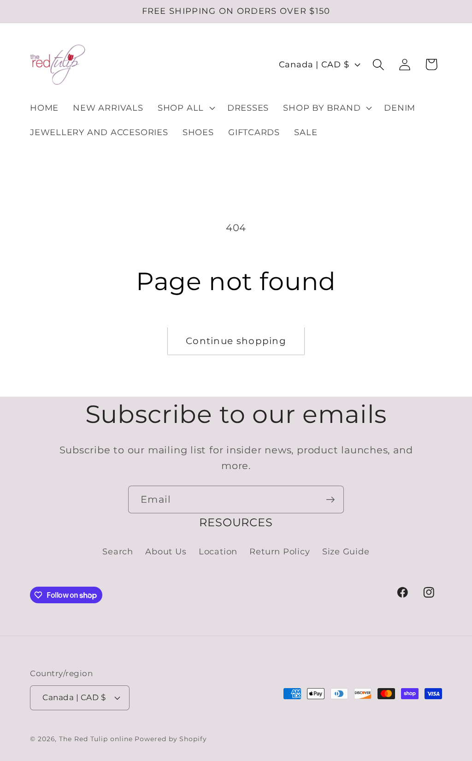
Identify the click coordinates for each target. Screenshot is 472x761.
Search (117, 551)
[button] (185, 107)
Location (218, 551)
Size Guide (346, 551)
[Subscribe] (330, 500)
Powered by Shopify (170, 739)
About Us (165, 551)
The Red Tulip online (95, 739)
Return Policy (279, 551)
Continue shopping (236, 340)
